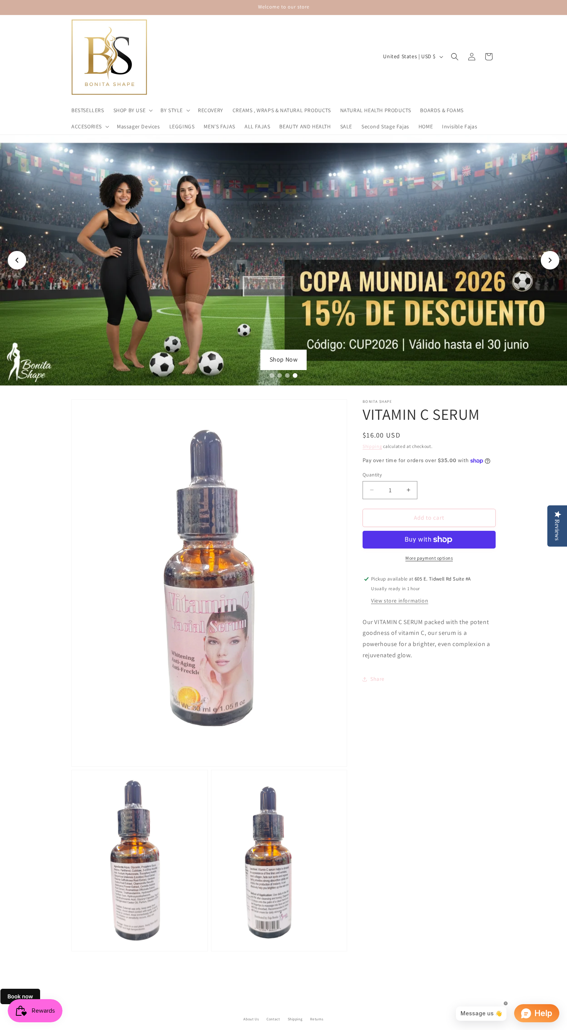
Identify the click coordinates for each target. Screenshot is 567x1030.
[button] (132, 110)
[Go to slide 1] (272, 375)
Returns (316, 1019)
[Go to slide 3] (287, 375)
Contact (273, 1019)
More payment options (429, 558)
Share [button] (377, 678)
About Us (251, 1019)
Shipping (372, 446)
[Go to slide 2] (279, 375)
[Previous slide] (17, 260)
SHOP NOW (283, 359)
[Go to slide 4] (295, 375)
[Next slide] (550, 260)
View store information (399, 600)
